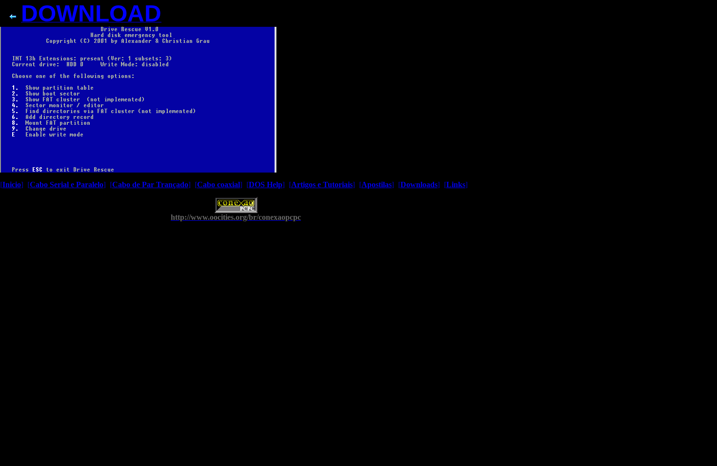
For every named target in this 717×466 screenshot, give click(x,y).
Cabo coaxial (218, 184)
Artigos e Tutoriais (322, 184)
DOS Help (265, 184)
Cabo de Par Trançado (150, 184)
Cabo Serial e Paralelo (66, 184)
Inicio (11, 184)
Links (455, 184)
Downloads (419, 184)
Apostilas (376, 184)
